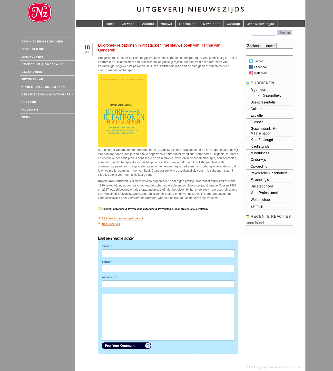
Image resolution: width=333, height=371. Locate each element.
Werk (26, 117)
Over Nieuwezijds (260, 23)
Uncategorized (262, 186)
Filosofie (30, 109)
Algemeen (258, 89)
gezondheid (120, 209)
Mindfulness (32, 56)
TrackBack (111, 224)
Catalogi (233, 23)
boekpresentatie (263, 102)
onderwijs (258, 159)
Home (110, 23)
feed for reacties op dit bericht (122, 218)
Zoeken (284, 32)
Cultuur (28, 102)
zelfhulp (203, 209)
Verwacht (128, 23)
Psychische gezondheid (42, 41)
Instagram (260, 73)
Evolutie (257, 115)
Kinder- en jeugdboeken (43, 87)
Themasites (187, 23)
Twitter (258, 61)
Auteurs (148, 23)
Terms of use (288, 367)
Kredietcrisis (260, 146)
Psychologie (32, 49)
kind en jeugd (262, 139)
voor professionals (186, 209)
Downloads (211, 23)
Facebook (260, 67)
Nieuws (166, 23)
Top (300, 367)
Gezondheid (31, 71)
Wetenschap (32, 79)
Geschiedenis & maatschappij (47, 94)
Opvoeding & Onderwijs (42, 64)
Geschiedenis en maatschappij (264, 130)
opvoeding (259, 166)
